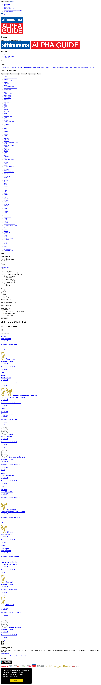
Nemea (5, 183)
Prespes (6, 198)
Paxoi (5, 193)
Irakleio (6, 134)
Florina (5, 125)
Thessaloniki (7, 232)
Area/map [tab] (6, 57)
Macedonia (65, 67)
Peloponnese (73, 67)
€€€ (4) (4, 293)
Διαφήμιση (13, 655)
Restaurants (7, 7)
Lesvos (5, 165)
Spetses (5, 221)
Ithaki (5, 135)
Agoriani (6, 79)
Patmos (5, 190)
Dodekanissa (27, 67)
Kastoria (6, 146)
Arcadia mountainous (9, 86)
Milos (5, 174)
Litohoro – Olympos (9, 166)
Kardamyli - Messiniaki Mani (11, 142)
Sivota (5, 218)
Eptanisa (34, 67)
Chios (5, 105)
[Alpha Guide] (12, 32)
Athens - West (7, 98)
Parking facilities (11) (6, 305)
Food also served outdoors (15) (8, 302)
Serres (5, 212)
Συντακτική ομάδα (5, 655)
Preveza (6, 200)
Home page (7, 5)
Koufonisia (6, 156)
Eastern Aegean (10, 67)
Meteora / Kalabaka (9, 172)
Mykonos (6, 177)
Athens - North (7, 95)
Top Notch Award (8, 315)
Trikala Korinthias (8, 238)
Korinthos (6, 153)
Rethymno (6, 204)
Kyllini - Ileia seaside (9, 159)
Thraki (50, 67)
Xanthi (5, 246)
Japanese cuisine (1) (10, 281)
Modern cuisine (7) (10, 282)
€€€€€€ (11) (5, 297)
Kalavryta (6, 139)
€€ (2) (4, 291)
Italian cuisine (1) (9, 279)
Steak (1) (7, 285)
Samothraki (6, 209)
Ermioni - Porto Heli (9, 121)
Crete (54, 67)
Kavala (5, 148)
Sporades (80, 67)
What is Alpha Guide (9, 8)
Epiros (39, 67)
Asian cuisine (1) (9, 271)
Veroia (5, 242)
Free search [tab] (6, 55)
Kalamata (6, 138)
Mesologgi (6, 170)
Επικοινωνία (30, 655)
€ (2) (3, 290)
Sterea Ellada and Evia (89, 67)
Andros (5, 82)
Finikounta (6, 124)
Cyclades (59, 67)
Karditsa (6, 143)
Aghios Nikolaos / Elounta (10, 78)
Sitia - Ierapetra (7, 217)
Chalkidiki (6, 102)
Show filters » (4, 318)
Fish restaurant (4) (10, 276)
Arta (5, 90)
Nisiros (5, 184)
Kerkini (6, 151)
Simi (5, 215)
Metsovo (6, 173)
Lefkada (6, 162)
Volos (5, 243)
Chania (5, 103)
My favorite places (8, 11)
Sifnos (5, 214)
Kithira (5, 152)
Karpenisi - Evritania (9, 145)
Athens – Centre (8, 93)
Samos (5, 208)
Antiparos (6, 83)
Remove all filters (5, 267)
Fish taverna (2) (9, 277)
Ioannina (6, 131)
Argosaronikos (19, 67)
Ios (4, 132)
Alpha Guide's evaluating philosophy (13, 10)
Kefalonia (6, 149)
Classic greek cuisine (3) (11, 273)
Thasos (5, 229)
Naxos (5, 181)
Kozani (5, 158)
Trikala (5, 236)
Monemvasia (7, 176)
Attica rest (6, 99)
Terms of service (5, 653)
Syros (5, 227)
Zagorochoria (7, 249)
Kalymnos (6, 141)
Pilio (5, 197)
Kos (5, 155)
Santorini (6, 211)
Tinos (5, 235)
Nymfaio (6, 186)
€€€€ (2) (4, 294)
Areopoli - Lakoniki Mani (10, 88)
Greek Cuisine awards (9, 313)
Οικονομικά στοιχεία (21, 655)
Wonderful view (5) (5, 308)
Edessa (5, 117)
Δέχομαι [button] (16, 680)
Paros (5, 188)
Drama (5, 113)
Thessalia (45, 67)
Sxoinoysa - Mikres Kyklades (11, 225)
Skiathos (6, 219)
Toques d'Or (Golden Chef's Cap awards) (13, 311)
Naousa (6, 180)
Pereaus (6, 196)
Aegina (5, 76)
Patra (5, 191)
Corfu (5, 106)
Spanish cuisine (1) (10, 284)
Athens (3, 67)
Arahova (6, 85)
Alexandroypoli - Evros (10, 81)
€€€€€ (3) (4, 296)
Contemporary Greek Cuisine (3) (13, 274)
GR (13, 1)
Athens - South (7, 96)
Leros (5, 163)
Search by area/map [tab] (9, 56)
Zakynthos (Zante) (8, 250)
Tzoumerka (6, 239)
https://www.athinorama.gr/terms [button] (12, 676)
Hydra (5, 128)
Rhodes (6, 205)
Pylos (5, 201)
